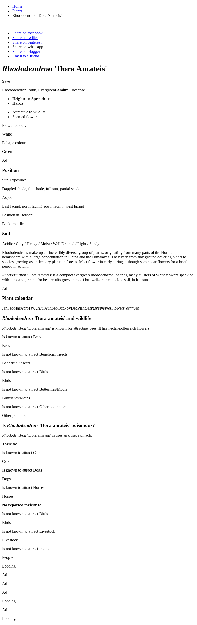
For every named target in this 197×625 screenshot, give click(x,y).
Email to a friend (25, 56)
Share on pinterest (26, 42)
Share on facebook (27, 33)
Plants (17, 11)
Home (17, 6)
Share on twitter (25, 37)
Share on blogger (26, 51)
